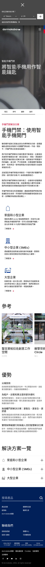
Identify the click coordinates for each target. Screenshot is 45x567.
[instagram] (20, 558)
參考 (14, 112)
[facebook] (3, 558)
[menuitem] (11, 29)
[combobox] (10, 16)
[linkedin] (16, 558)
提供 (30, 112)
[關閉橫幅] (22, 5)
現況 (5, 112)
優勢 (22, 112)
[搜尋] (41, 498)
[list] (22, 335)
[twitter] (7, 558)
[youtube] (12, 558)
